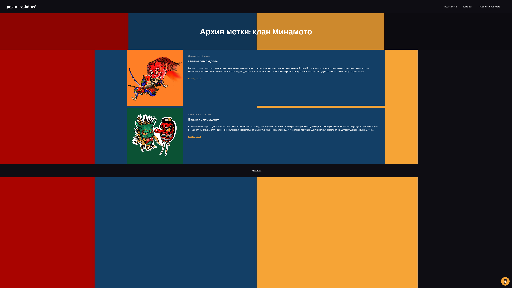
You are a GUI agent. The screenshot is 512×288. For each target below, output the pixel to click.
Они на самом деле (203, 61)
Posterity (257, 170)
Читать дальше (194, 78)
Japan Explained (20, 6)
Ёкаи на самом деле (203, 119)
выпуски (207, 56)
